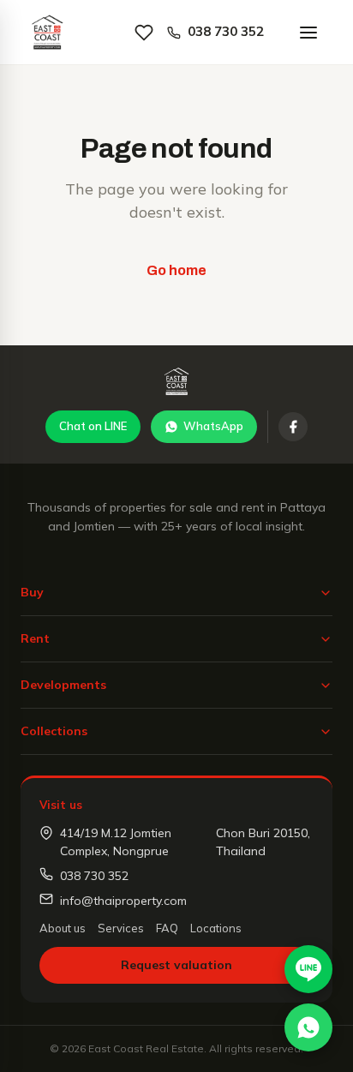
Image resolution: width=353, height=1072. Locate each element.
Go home (176, 270)
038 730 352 (226, 31)
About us (62, 928)
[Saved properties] (144, 32)
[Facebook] (293, 426)
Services (121, 928)
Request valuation (176, 965)
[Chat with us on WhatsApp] (308, 1027)
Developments (63, 684)
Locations (216, 928)
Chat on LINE (93, 426)
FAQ (167, 928)
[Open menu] (308, 32)
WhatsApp (213, 426)
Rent (35, 638)
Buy (32, 592)
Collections (54, 731)
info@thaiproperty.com (123, 900)
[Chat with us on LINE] (308, 969)
